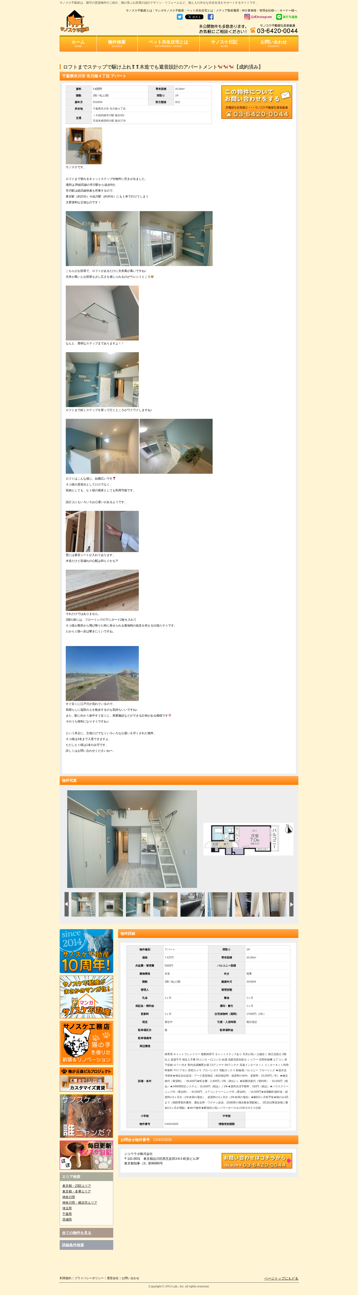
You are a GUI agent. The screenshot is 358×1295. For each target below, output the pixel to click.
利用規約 (65, 1278)
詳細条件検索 (73, 1245)
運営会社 (113, 1278)
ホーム (78, 44)
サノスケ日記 (224, 44)
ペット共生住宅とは (200, 10)
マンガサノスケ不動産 (169, 10)
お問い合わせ (274, 44)
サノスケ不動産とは (139, 10)
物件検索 (117, 44)
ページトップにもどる (281, 1278)
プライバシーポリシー (89, 1278)
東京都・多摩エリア (76, 1191)
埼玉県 (67, 1208)
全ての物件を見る (76, 1233)
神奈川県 (68, 1197)
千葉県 (67, 1214)
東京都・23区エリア (76, 1186)
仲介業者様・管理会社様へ (259, 10)
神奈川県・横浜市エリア (79, 1202)
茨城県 (67, 1219)
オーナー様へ (288, 10)
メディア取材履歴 (227, 10)
